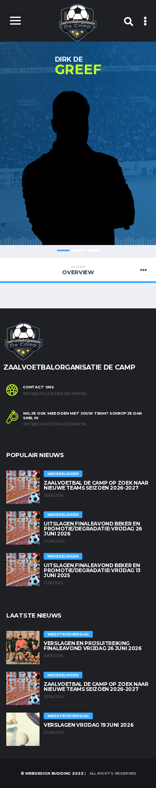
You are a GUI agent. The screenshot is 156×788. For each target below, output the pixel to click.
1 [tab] (63, 250)
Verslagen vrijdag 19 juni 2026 (88, 725)
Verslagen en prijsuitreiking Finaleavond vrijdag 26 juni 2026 (92, 645)
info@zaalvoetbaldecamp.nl (55, 394)
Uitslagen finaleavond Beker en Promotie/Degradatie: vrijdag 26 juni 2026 (93, 528)
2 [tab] (78, 250)
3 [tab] (93, 250)
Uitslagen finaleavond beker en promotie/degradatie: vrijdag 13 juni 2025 (92, 570)
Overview (78, 270)
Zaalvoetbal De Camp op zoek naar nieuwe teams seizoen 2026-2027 (96, 485)
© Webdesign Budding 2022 (52, 773)
